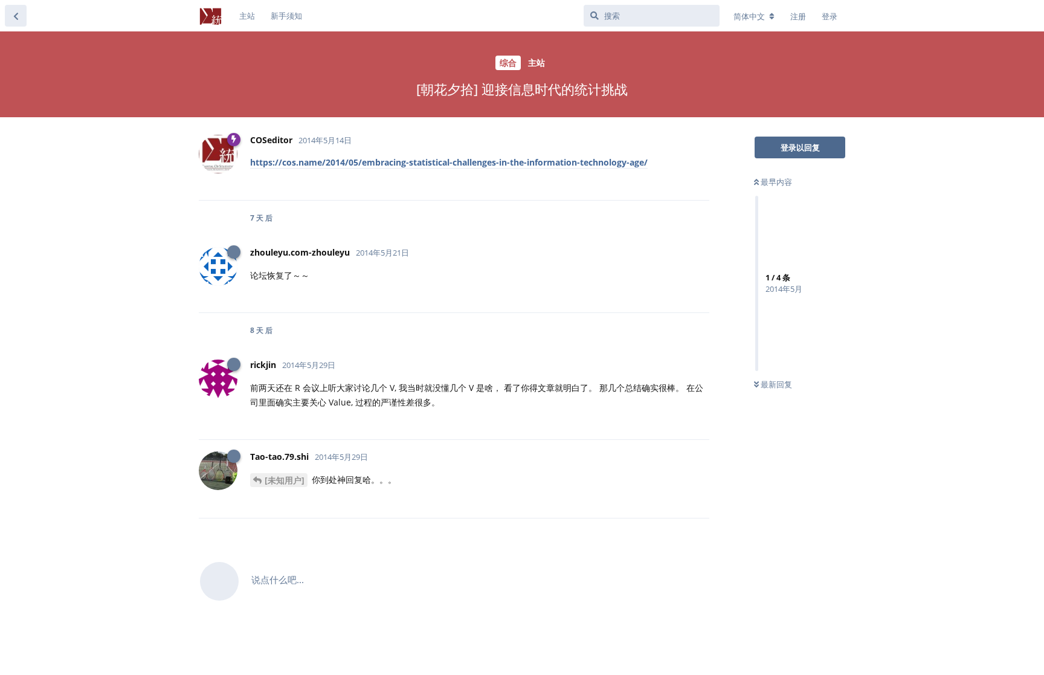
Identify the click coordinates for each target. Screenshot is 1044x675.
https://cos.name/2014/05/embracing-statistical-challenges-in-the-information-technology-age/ (449, 162)
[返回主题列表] (16, 16)
